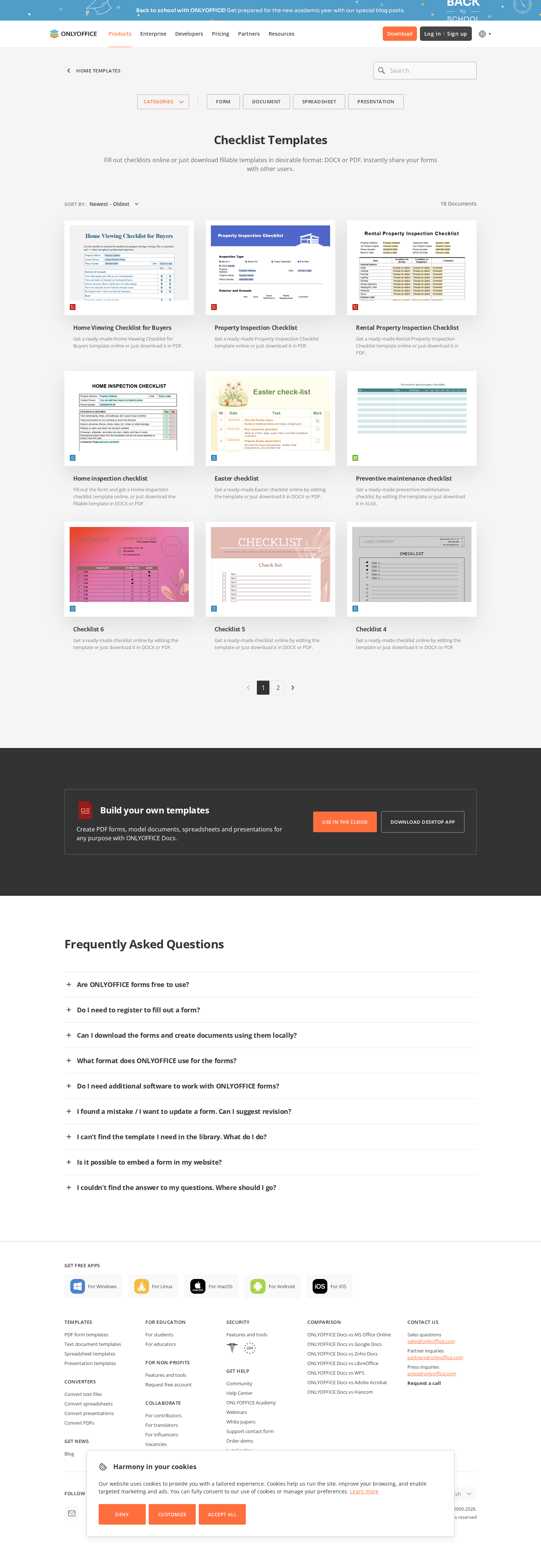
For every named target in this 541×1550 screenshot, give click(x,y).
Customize (172, 1514)
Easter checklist (237, 478)
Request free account (168, 1384)
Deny (122, 1514)
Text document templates (92, 1344)
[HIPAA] (232, 1349)
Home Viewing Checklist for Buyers (122, 328)
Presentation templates (90, 1363)
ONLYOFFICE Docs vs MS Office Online (349, 1334)
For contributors (163, 1415)
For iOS (338, 1286)
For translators (161, 1425)
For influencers (161, 1434)
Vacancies (156, 1444)
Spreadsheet (319, 101)
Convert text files (83, 1394)
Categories (158, 101)
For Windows (102, 1286)
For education (165, 1322)
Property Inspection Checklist (256, 328)
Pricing (220, 33)
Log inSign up (445, 33)
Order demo (239, 1440)
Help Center (239, 1393)
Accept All (222, 1514)
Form (223, 101)
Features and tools (165, 1375)
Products (120, 33)
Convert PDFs (79, 1422)
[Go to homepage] (73, 33)
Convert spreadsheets (88, 1403)
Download (400, 33)
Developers (189, 33)
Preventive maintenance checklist (404, 478)
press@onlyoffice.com (431, 1373)
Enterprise (153, 33)
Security (238, 1322)
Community (239, 1383)
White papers (240, 1421)
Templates (78, 1322)
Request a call (424, 1383)
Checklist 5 (230, 629)
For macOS (221, 1286)
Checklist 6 (88, 629)
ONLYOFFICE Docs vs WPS (335, 1372)
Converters (80, 1381)
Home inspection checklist (110, 478)
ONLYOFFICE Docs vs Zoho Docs (342, 1353)
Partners (249, 33)
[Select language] (484, 33)
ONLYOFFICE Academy (251, 1402)
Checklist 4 (371, 629)
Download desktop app (422, 822)
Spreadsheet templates (89, 1353)
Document (266, 101)
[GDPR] (250, 1349)
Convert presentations (89, 1413)
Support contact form (250, 1431)
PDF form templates (86, 1334)
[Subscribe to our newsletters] (71, 1513)
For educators (160, 1344)
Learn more (364, 1491)
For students (159, 1334)
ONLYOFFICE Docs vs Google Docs (344, 1344)
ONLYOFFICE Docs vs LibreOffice (342, 1363)
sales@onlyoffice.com (431, 1341)
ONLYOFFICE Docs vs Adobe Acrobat (347, 1382)
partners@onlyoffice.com (435, 1357)
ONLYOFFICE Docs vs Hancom (340, 1392)
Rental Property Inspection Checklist (407, 328)
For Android (282, 1286)
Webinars (236, 1412)
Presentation (375, 101)
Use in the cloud (345, 822)
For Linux (162, 1286)
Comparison (324, 1322)
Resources (281, 33)
